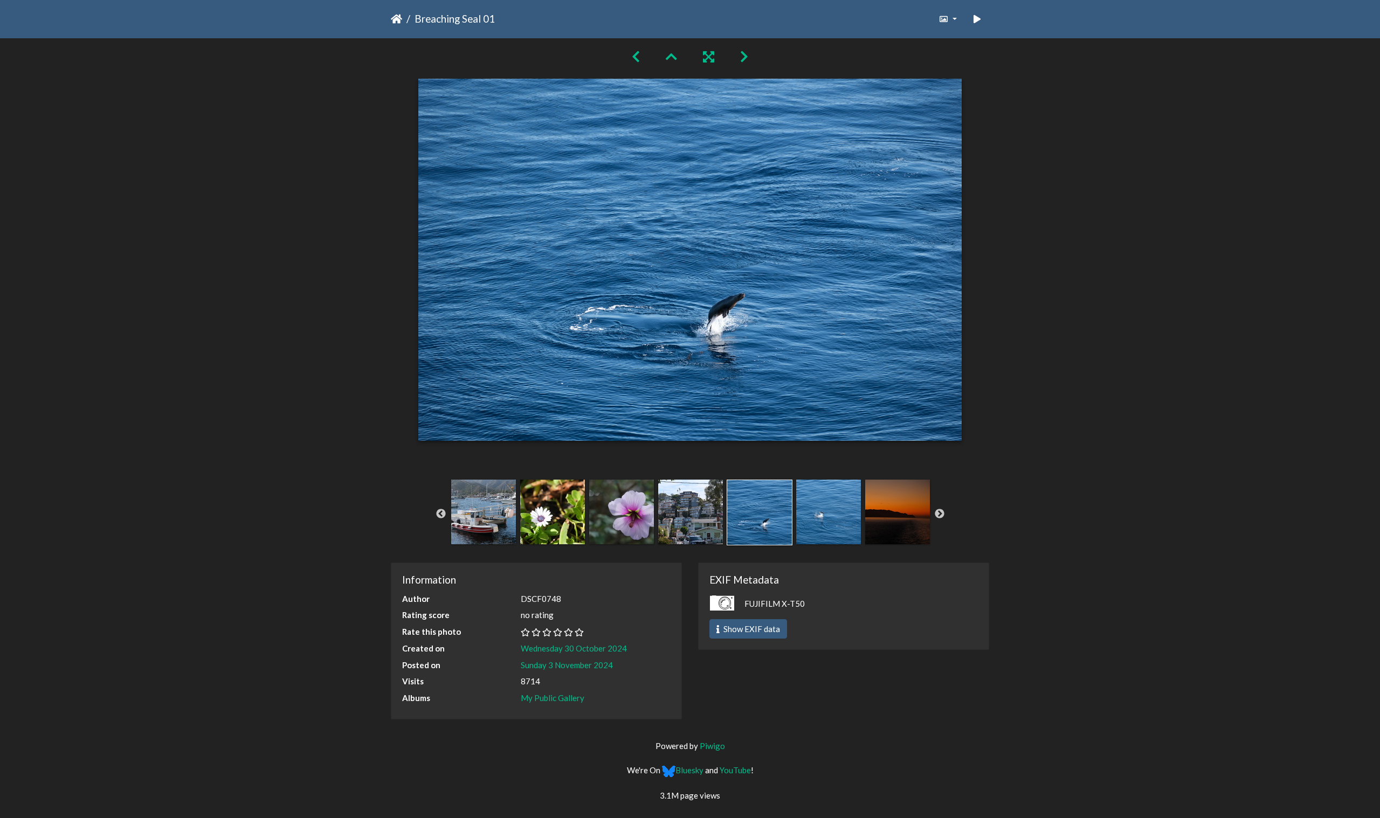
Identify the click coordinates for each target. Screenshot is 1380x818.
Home (396, 18)
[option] (483, 512)
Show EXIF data (751, 629)
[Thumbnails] (671, 56)
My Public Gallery (552, 698)
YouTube (735, 770)
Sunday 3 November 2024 (567, 665)
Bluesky (689, 770)
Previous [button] (441, 514)
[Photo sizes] (947, 19)
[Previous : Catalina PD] (636, 56)
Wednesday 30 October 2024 (574, 648)
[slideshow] (977, 19)
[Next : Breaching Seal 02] (744, 56)
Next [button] (939, 514)
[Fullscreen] (708, 56)
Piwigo (712, 746)
